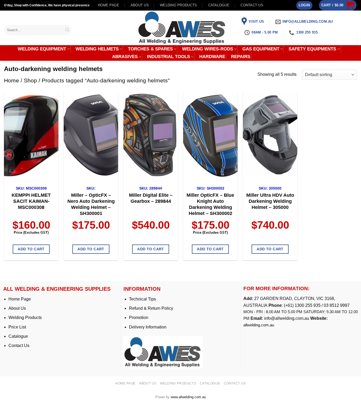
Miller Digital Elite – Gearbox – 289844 (151, 198)
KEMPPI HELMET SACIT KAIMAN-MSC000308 (31, 201)
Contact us (251, 5)
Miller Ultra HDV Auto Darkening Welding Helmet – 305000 (270, 201)
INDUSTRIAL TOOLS (168, 56)
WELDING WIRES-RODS (207, 48)
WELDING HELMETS (97, 48)
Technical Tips (142, 299)
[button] (304, 5)
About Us (17, 308)
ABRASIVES (125, 56)
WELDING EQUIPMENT (42, 48)
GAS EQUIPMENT (260, 48)
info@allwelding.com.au (286, 318)
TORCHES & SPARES (150, 48)
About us (140, 5)
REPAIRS (240, 56)
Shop (30, 80)
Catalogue (218, 5)
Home (11, 80)
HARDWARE (212, 56)
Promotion (138, 317)
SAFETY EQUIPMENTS (312, 48)
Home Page (19, 299)
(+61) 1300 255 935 (302, 305)
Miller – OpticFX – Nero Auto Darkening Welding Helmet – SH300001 (91, 204)
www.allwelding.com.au (188, 397)
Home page (108, 5)
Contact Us (18, 345)
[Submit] (67, 30)
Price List (17, 327)
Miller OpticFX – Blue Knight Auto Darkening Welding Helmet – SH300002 (210, 204)
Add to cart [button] (31, 249)
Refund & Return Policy (151, 308)
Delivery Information (147, 327)
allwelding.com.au (258, 325)
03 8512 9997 (337, 305)
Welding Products (178, 5)
